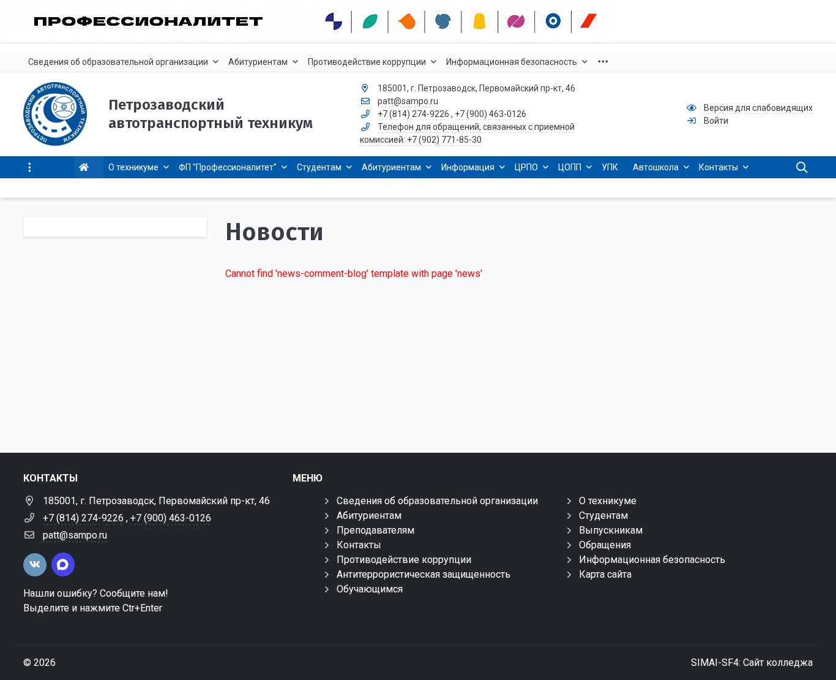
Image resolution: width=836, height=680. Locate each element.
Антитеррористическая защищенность (423, 574)
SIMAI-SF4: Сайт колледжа (752, 662)
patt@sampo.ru (408, 101)
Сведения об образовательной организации (437, 501)
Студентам (603, 515)
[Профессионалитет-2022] (418, 21)
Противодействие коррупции (404, 559)
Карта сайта (605, 574)
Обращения (605, 545)
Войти (716, 121)
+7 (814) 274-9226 (413, 114)
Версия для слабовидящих (758, 108)
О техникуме (607, 501)
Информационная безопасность (652, 559)
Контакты (359, 545)
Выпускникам (611, 530)
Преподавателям (375, 530)
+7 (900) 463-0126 (490, 114)
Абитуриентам (369, 515)
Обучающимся (370, 589)
